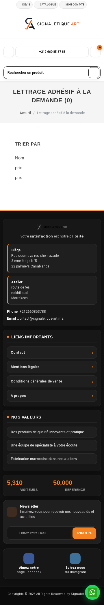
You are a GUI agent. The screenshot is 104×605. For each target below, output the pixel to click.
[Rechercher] (93, 72)
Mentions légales (25, 367)
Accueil (25, 113)
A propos (18, 396)
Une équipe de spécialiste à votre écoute (44, 445)
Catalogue (48, 4)
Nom (19, 157)
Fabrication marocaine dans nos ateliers (44, 459)
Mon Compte (75, 4)
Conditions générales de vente (36, 381)
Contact (18, 352)
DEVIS (26, 4)
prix (21, 167)
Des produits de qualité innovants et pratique (47, 432)
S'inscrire (84, 533)
